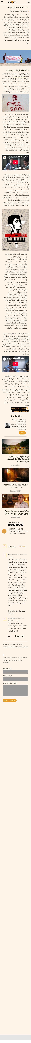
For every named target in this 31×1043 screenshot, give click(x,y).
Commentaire (10, 683)
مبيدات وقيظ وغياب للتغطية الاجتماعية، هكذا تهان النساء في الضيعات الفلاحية (18, 459)
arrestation (23, 408)
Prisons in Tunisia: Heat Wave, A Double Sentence (15, 486)
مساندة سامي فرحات (20, 76)
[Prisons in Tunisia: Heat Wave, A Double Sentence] (15, 475)
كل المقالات (22, 433)
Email (7, 676)
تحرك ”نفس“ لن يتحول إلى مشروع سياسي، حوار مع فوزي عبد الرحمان (17, 512)
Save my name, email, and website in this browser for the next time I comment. (15, 660)
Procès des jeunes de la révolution (21, 411)
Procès (13, 408)
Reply (12, 557)
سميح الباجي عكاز (15, 11)
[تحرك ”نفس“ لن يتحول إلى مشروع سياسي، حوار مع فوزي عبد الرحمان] (15, 501)
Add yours (22, 546)
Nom (7, 668)
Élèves (17, 408)
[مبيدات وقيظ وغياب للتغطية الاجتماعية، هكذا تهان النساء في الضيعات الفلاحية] (15, 446)
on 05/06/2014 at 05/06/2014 (19, 554)
